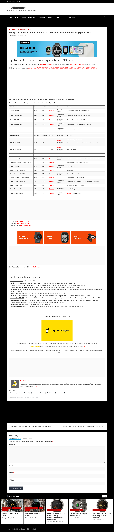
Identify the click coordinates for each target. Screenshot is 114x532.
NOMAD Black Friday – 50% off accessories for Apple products (83, 426)
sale (37, 397)
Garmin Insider (22, 29)
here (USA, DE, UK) (45, 64)
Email (11, 473)
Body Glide (14, 293)
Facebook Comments (28, 438)
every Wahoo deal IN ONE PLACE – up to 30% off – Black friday (31, 426)
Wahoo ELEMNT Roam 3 (18, 306)
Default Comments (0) (15, 438)
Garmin (33, 397)
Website (11, 480)
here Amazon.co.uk (22, 221)
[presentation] (103, 496)
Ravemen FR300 (15, 289)
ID (36, 386)
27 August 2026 (29, 518)
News (13, 508)
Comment (12, 445)
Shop (16, 17)
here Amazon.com (23, 223)
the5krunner (16, 8)
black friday (20, 397)
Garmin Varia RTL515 (17, 298)
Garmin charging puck (17, 287)
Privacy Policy (32, 529)
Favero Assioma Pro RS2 (18, 300)
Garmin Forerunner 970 (18, 302)
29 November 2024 (14, 35)
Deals (24, 17)
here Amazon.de (25, 225)
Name (11, 465)
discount (29, 397)
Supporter (72, 17)
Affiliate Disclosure (69, 350)
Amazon (51, 110)
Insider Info (32, 17)
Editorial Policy (58, 350)
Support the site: (34, 346)
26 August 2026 (74, 518)
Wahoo (59, 140)
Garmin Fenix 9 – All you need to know (78, 515)
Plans (50, 17)
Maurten (13, 296)
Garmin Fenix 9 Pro (16, 281)
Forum (58, 17)
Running (5, 510)
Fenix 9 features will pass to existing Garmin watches (102, 515)
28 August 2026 (6, 518)
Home (10, 17)
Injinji (12, 283)
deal (25, 397)
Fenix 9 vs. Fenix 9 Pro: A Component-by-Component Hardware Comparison (56, 516)
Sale (29, 29)
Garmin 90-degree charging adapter (22, 285)
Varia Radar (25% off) (77, 64)
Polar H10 (13, 304)
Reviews (42, 17)
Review (18, 508)
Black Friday (13, 29)
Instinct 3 (70, 193)
